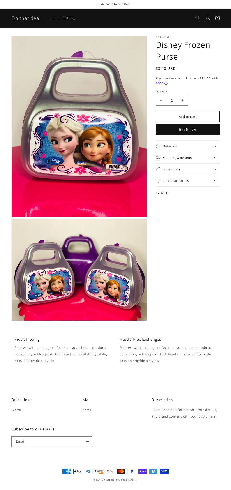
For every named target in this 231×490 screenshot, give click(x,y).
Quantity (161, 91)
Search (16, 410)
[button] (198, 18)
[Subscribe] (87, 441)
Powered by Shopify (127, 479)
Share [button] (165, 193)
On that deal (108, 479)
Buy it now (187, 129)
